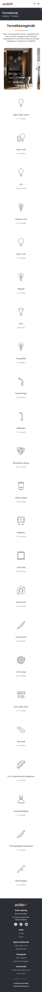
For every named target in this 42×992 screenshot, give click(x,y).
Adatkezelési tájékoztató (21, 970)
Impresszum (21, 973)
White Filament (21, 949)
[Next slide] (36, 68)
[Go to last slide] (5, 68)
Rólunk (21, 937)
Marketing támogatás (21, 961)
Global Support (21, 958)
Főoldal (21, 933)
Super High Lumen (21, 945)
